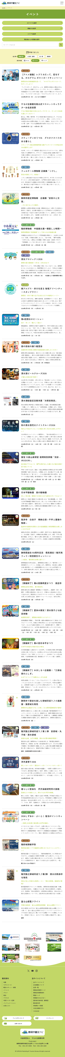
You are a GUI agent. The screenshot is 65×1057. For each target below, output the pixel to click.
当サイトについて (38, 978)
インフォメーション (9, 1003)
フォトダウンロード (18, 1018)
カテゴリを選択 (32, 23)
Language (36, 1011)
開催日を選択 (32, 28)
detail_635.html (32, 405)
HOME (3, 8)
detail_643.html (32, 115)
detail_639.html (32, 619)
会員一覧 (36, 987)
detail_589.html (32, 147)
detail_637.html (32, 264)
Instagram (36, 971)
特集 (4, 982)
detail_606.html (32, 678)
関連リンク (36, 995)
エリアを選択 (32, 34)
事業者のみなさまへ (39, 998)
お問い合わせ (18, 1023)
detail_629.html (32, 768)
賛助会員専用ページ (39, 990)
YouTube (32, 971)
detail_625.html (32, 206)
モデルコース (7, 985)
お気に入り (6, 1006)
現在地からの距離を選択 (31, 39)
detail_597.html (32, 910)
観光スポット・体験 (9, 987)
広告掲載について (38, 985)
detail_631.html (32, 177)
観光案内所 (36, 1003)
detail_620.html (32, 325)
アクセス (6, 998)
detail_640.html (32, 434)
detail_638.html (32, 560)
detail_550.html (32, 708)
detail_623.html (32, 649)
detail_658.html (32, 467)
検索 (61, 45)
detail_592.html (32, 83)
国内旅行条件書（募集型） (41, 1000)
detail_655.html (32, 739)
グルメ (5, 993)
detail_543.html (32, 296)
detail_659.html (32, 498)
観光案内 (5, 978)
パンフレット (50, 1018)
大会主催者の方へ (38, 1008)
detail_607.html (32, 823)
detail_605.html (32, 852)
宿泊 (4, 995)
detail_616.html (32, 234)
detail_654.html (32, 528)
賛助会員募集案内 (38, 993)
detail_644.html (32, 352)
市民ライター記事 (8, 1000)
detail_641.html (32, 589)
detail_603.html (32, 882)
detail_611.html (32, 379)
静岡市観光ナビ (10, 3)
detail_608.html (32, 795)
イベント (6, 990)
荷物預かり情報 (38, 1006)
